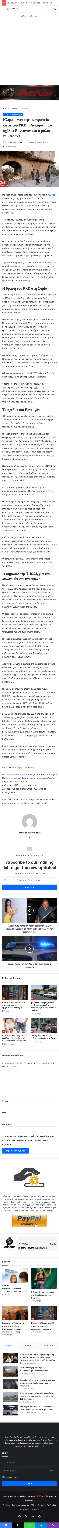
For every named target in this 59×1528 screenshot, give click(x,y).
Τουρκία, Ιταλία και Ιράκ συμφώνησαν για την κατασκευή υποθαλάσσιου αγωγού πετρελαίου (37, 1383)
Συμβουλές (51, 1505)
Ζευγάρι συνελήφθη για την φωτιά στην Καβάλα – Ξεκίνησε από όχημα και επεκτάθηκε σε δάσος (13, 1327)
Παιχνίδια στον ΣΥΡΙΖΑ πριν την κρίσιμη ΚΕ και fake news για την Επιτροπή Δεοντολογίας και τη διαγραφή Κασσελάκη (37, 1357)
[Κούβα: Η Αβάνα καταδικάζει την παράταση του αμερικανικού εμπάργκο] (15, 992)
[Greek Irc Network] (30, 16)
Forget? (52, 1471)
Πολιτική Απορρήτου (20, 1505)
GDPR (33, 1505)
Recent (28, 1345)
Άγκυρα (51, 194)
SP (44, 1496)
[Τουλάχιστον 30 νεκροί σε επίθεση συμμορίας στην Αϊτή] (44, 1025)
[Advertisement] (29, 51)
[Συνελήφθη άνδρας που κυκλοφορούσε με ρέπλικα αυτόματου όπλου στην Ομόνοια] (10, 1410)
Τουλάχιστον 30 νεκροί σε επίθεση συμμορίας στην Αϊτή (43, 1036)
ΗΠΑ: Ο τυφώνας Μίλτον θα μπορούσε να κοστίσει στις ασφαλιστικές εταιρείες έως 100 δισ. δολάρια (37, 1396)
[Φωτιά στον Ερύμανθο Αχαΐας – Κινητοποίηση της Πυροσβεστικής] (10, 1371)
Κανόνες (41, 1505)
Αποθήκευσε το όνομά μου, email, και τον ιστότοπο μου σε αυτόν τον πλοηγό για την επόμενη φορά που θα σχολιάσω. (28, 1140)
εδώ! (33, 767)
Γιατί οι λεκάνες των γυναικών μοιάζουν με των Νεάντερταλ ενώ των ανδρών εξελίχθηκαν (14, 1038)
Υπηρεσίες (24, 1509)
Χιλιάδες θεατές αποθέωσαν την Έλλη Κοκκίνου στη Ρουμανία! (42, 1295)
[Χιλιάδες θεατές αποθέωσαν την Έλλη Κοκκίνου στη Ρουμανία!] (44, 1278)
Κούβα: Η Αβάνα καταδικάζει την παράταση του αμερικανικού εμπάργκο (14, 1005)
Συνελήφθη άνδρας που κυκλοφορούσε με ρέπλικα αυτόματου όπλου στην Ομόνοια (37, 1408)
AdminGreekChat (13, 142)
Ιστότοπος (7, 1124)
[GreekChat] (12, 9)
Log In (29, 1483)
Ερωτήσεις (34, 1509)
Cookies (6, 1505)
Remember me (10, 1477)
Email (5, 1113)
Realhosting (30, 1501)
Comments (48, 1345)
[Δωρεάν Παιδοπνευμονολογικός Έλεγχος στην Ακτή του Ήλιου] (15, 1275)
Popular (9, 1345)
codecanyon (51, 774)
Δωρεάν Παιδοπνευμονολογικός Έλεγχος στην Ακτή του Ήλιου (14, 1288)
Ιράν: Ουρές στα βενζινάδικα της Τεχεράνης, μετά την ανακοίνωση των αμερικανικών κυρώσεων (43, 1006)
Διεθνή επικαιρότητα (20, 108)
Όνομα (5, 1101)
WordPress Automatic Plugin (22, 774)
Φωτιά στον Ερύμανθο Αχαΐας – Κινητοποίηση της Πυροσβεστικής (34, 1369)
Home (7, 108)
